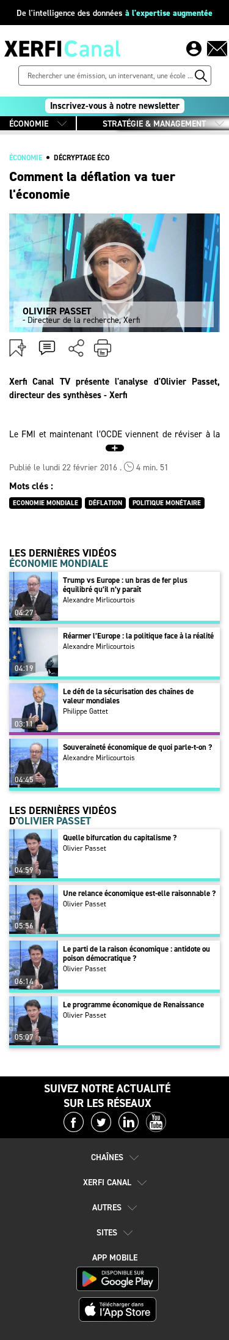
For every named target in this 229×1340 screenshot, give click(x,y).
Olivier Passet (84, 848)
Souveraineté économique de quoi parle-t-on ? (137, 747)
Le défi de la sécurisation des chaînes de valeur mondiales (128, 696)
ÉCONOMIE (28, 124)
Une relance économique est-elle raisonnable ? (139, 893)
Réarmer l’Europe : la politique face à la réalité (138, 635)
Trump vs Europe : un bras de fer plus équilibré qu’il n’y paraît (125, 585)
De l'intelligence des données (114, 13)
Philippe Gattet (85, 711)
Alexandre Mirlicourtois (99, 600)
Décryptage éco (81, 158)
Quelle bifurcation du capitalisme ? (119, 837)
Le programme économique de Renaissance (133, 1004)
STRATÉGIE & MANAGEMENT (154, 124)
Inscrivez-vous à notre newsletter (115, 106)
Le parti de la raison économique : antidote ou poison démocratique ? (136, 953)
